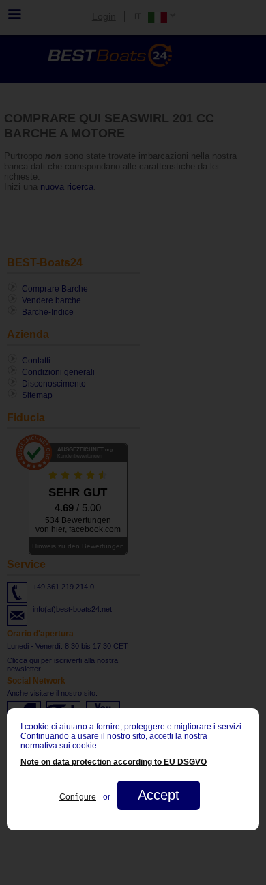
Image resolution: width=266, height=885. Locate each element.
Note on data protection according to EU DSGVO (113, 762)
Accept (158, 794)
